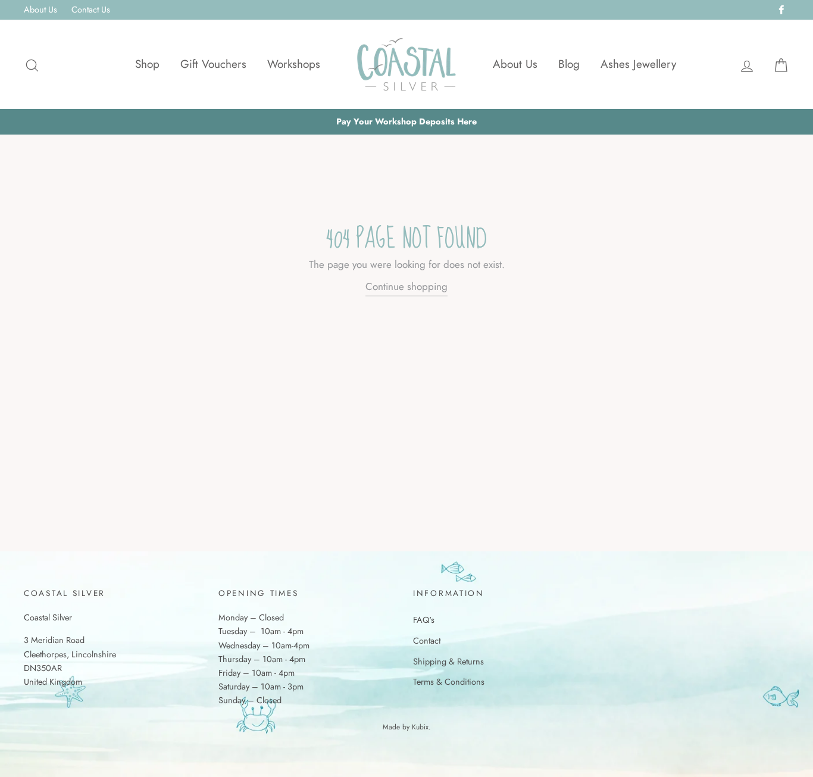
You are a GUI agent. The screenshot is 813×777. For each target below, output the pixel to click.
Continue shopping (406, 286)
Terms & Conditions (448, 682)
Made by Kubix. (407, 727)
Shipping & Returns (448, 661)
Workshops (293, 64)
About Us (40, 9)
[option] (406, 122)
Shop (147, 64)
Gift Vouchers (213, 64)
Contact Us (90, 9)
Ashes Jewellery (638, 64)
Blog (569, 64)
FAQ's (423, 620)
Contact (426, 641)
